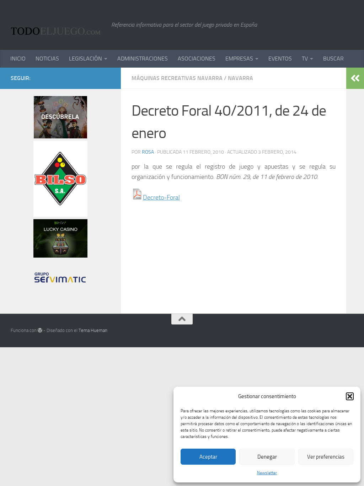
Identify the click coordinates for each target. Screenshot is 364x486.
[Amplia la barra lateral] (355, 78)
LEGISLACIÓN (85, 58)
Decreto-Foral (161, 197)
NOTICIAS (47, 58)
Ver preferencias (325, 457)
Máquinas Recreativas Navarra (177, 78)
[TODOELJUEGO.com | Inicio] (57, 25)
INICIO (18, 58)
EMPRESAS (239, 58)
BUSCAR (333, 58)
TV (305, 58)
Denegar (267, 457)
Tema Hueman (93, 330)
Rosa (148, 152)
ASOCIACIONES (196, 58)
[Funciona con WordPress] (40, 330)
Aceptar (208, 457)
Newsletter (267, 472)
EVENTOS (280, 58)
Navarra (240, 78)
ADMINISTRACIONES (142, 58)
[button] (349, 396)
